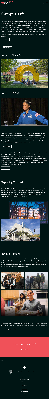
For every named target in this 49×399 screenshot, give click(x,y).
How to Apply (24, 349)
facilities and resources (33, 188)
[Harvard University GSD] (13, 372)
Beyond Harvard (7, 47)
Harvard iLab (4, 192)
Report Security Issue (24, 379)
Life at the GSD (6, 146)
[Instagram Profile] (24, 367)
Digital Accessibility (24, 391)
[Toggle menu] (47, 3)
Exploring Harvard (7, 46)
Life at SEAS (6, 168)
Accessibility (24, 389)
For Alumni (24, 385)
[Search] (43, 3)
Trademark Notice (24, 381)
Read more (5, 39)
